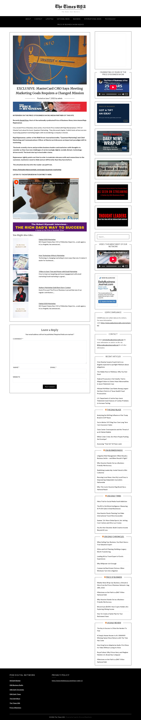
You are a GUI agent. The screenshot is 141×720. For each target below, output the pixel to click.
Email (53, 367)
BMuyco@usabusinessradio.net (108, 345)
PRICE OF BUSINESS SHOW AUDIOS (70, 24)
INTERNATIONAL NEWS (92, 19)
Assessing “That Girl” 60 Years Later (109, 444)
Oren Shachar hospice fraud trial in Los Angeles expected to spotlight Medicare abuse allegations (113, 364)
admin (60, 98)
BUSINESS (77, 19)
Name (16, 367)
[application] (113, 87)
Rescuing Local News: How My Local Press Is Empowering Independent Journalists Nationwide (112, 479)
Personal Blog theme (85, 717)
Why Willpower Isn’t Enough (106, 563)
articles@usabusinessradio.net (112, 340)
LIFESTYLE (49, 19)
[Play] (100, 94)
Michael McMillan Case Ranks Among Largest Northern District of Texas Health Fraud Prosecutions (112, 391)
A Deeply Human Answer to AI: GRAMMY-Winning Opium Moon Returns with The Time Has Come (112, 638)
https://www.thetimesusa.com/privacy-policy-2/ (67, 680)
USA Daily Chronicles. (114, 537)
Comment (18, 339)
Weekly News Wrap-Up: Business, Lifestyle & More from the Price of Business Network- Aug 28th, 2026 (113, 585)
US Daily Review (114, 623)
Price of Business (114, 577)
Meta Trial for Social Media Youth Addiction (112, 501)
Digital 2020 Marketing (47, 239)
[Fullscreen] (127, 94)
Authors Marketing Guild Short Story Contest (55, 287)
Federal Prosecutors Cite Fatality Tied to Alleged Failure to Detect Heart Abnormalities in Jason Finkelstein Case (113, 381)
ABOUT (28, 19)
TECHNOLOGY (110, 19)
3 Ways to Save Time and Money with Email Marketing (58, 271)
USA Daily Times (114, 496)
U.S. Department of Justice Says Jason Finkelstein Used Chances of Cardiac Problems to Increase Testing (113, 400)
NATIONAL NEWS (63, 19)
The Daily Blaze (114, 410)
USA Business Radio (114, 450)
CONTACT (38, 19)
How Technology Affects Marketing (51, 255)
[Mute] (123, 94)
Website (16, 377)
